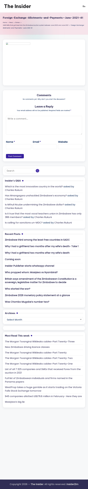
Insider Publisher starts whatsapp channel (29, 265)
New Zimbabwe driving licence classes (27, 347)
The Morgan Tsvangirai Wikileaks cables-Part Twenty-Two (39, 358)
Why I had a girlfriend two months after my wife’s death (37, 252)
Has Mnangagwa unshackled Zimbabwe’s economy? (36, 195)
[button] (37, 170)
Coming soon (13, 259)
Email (37, 141)
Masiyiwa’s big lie (15, 401)
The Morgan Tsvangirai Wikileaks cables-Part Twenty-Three (40, 341)
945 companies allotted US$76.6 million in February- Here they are (43, 396)
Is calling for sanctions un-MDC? (24, 222)
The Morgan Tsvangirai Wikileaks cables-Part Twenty (36, 352)
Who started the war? (17, 288)
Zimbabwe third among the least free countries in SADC (37, 239)
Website (63, 141)
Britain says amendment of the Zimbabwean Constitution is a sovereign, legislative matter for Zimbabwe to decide (40, 280)
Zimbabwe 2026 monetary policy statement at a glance (37, 295)
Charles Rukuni (13, 190)
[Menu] (84, 6)
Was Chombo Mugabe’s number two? (27, 301)
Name (10, 141)
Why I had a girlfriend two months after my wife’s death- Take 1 (41, 246)
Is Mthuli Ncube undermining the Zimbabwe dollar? (34, 204)
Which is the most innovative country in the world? (34, 186)
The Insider (17, 6)
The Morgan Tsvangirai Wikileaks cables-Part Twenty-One (39, 363)
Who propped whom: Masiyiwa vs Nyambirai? (31, 272)
